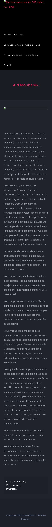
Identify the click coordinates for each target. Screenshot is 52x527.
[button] (19, 65)
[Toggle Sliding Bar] (15, 65)
